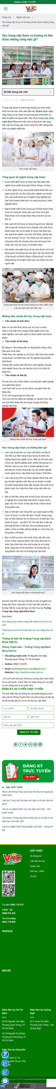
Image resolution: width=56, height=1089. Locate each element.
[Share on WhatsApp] (15, 744)
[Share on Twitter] (25, 744)
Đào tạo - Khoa (37, 871)
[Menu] (4, 9)
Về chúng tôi (36, 856)
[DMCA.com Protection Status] (7, 1086)
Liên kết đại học (37, 861)
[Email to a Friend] (30, 744)
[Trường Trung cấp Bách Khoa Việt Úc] (31, 9)
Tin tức (33, 876)
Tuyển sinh (35, 866)
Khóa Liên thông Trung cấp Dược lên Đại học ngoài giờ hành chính (27, 793)
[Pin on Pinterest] (35, 744)
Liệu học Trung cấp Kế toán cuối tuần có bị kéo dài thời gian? (27, 802)
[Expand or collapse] (50, 92)
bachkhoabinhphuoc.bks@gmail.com (28, 669)
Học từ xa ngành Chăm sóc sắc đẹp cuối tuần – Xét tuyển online (26, 811)
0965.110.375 (20, 664)
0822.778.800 (8, 922)
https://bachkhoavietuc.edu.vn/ (28, 672)
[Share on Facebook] (20, 744)
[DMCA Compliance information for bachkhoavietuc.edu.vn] (24, 1086)
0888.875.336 (8, 913)
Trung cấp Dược (10, 107)
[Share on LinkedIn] (40, 744)
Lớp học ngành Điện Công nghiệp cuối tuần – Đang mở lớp (27, 828)
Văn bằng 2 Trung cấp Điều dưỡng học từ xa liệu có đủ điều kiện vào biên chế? (27, 820)
